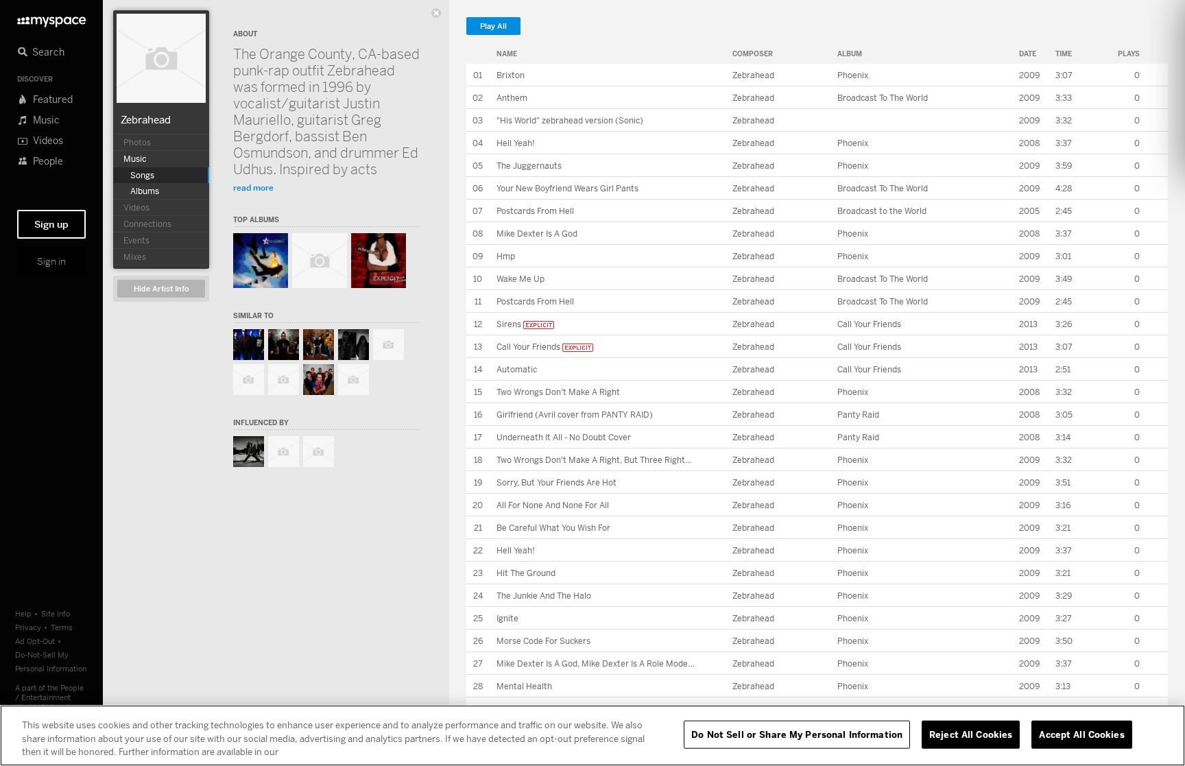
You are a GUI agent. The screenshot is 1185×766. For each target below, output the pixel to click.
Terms (62, 627)
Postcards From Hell (535, 211)
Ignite (507, 618)
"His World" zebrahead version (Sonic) (569, 120)
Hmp (505, 256)
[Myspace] (51, 18)
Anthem (511, 98)
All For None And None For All (552, 505)
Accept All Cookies (1081, 734)
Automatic (516, 369)
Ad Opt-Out (35, 641)
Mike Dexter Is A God (536, 233)
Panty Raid (858, 414)
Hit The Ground (525, 573)
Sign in (51, 261)
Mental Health (524, 686)
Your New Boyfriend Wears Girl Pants (567, 188)
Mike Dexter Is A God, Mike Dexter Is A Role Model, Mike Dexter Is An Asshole (645, 663)
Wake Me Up (520, 279)
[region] (592, 735)
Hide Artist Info (161, 289)
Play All (493, 26)
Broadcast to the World (881, 211)
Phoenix (852, 75)
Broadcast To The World (882, 98)
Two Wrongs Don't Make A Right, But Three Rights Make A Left (617, 460)
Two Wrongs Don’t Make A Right (558, 392)
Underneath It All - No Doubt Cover (563, 437)
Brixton (510, 75)
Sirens (508, 324)
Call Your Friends (869, 324)
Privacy (28, 627)
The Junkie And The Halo (543, 595)
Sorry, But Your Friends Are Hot (556, 482)
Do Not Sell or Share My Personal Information (796, 734)
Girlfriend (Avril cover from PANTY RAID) (574, 414)
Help (23, 613)
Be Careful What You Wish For (553, 528)
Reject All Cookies (970, 734)
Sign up (51, 224)
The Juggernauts (529, 165)
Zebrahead (146, 119)
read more (253, 187)
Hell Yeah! (515, 143)
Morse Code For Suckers (543, 641)
